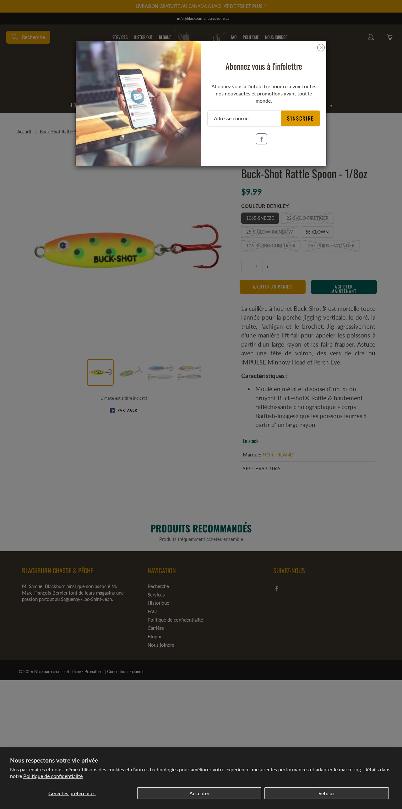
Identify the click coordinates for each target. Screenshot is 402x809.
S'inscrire (300, 118)
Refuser (326, 793)
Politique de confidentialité (53, 776)
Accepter (199, 793)
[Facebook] (261, 138)
